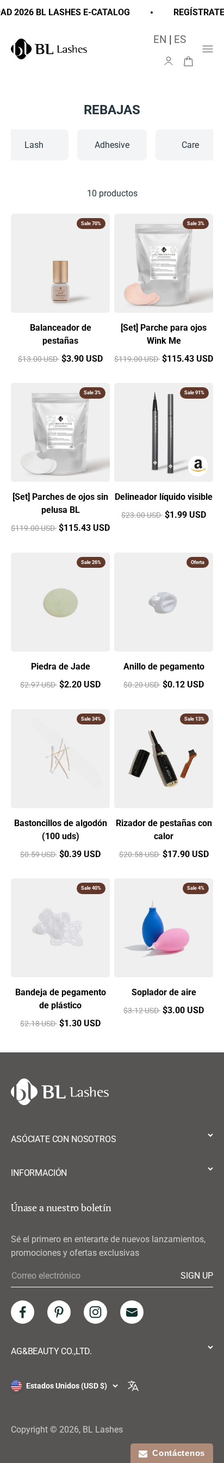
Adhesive (112, 145)
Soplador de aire (164, 992)
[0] (188, 60)
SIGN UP (197, 1275)
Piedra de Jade (60, 666)
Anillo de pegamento (163, 666)
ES (180, 39)
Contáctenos (176, 1453)
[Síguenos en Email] (132, 1312)
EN (160, 39)
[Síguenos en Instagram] (95, 1312)
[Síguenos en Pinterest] (59, 1312)
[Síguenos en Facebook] (22, 1312)
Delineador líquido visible (164, 497)
